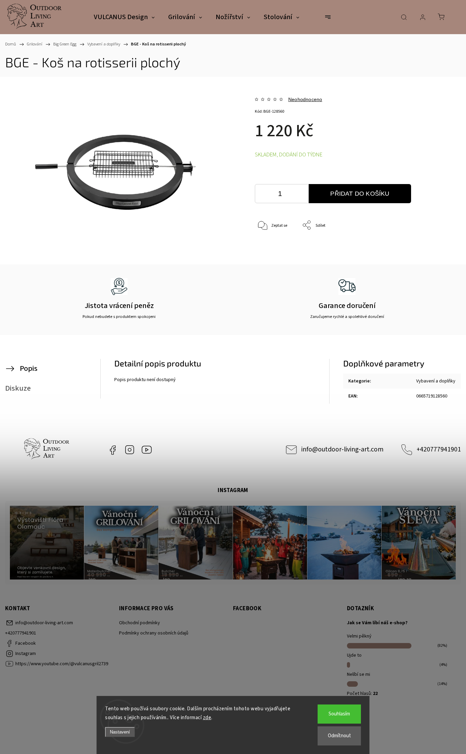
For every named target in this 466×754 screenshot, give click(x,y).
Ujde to (354, 655)
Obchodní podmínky (139, 622)
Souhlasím (339, 713)
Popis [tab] (29, 368)
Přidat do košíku (359, 193)
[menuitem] (124, 17)
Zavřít (428, 248)
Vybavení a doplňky (435, 381)
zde (207, 717)
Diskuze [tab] (18, 388)
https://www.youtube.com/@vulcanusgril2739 (147, 450)
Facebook (112, 450)
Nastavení (120, 732)
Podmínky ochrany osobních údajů (153, 633)
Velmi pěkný (359, 636)
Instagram (130, 450)
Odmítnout (339, 735)
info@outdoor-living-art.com (342, 449)
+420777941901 (439, 449)
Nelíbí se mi (358, 674)
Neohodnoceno (305, 99)
